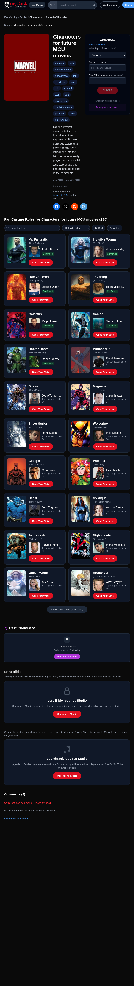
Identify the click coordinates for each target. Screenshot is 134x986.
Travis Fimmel (50, 544)
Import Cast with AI (109, 107)
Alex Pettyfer (114, 582)
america (59, 63)
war (57, 94)
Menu (39, 4)
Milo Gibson (113, 432)
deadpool (60, 82)
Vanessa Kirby (115, 249)
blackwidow (61, 119)
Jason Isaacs (114, 395)
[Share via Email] (83, 206)
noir (73, 82)
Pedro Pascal (50, 249)
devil (72, 113)
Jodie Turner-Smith (52, 395)
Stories (23, 17)
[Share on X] (65, 206)
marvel (68, 88)
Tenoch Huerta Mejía (116, 321)
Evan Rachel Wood (116, 470)
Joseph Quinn (50, 286)
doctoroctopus (63, 69)
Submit (107, 90)
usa (67, 94)
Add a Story (110, 4)
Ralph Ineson (50, 321)
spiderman (61, 101)
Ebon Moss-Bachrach (116, 286)
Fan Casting (11, 17)
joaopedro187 (60, 195)
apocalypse (61, 75)
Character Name (98, 62)
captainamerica (63, 107)
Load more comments (16, 818)
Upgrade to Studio (67, 656)
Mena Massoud (115, 544)
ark (57, 88)
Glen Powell (49, 470)
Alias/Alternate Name (106, 75)
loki (75, 75)
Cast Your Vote (41, 262)
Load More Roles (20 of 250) (67, 609)
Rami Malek (49, 432)
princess (59, 113)
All (51, 5)
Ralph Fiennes (115, 358)
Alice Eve (48, 582)
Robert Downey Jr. (52, 358)
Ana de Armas (115, 507)
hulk (72, 63)
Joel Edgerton (50, 507)
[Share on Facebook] (56, 206)
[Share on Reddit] (74, 206)
